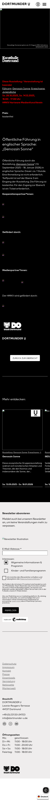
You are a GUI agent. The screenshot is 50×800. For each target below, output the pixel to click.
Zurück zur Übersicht (25, 358)
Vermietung (8, 681)
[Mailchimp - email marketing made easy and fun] (15, 619)
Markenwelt (9, 688)
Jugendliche (9, 91)
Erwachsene (38, 88)
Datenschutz (9, 663)
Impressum (8, 667)
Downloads (8, 677)
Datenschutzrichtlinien (30, 579)
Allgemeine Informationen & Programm (26, 564)
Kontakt (6, 670)
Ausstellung (7, 452)
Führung (6, 88)
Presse (6, 674)
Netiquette (8, 684)
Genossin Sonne (21, 88)
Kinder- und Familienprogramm (28, 570)
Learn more (16, 601)
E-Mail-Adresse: (11, 548)
